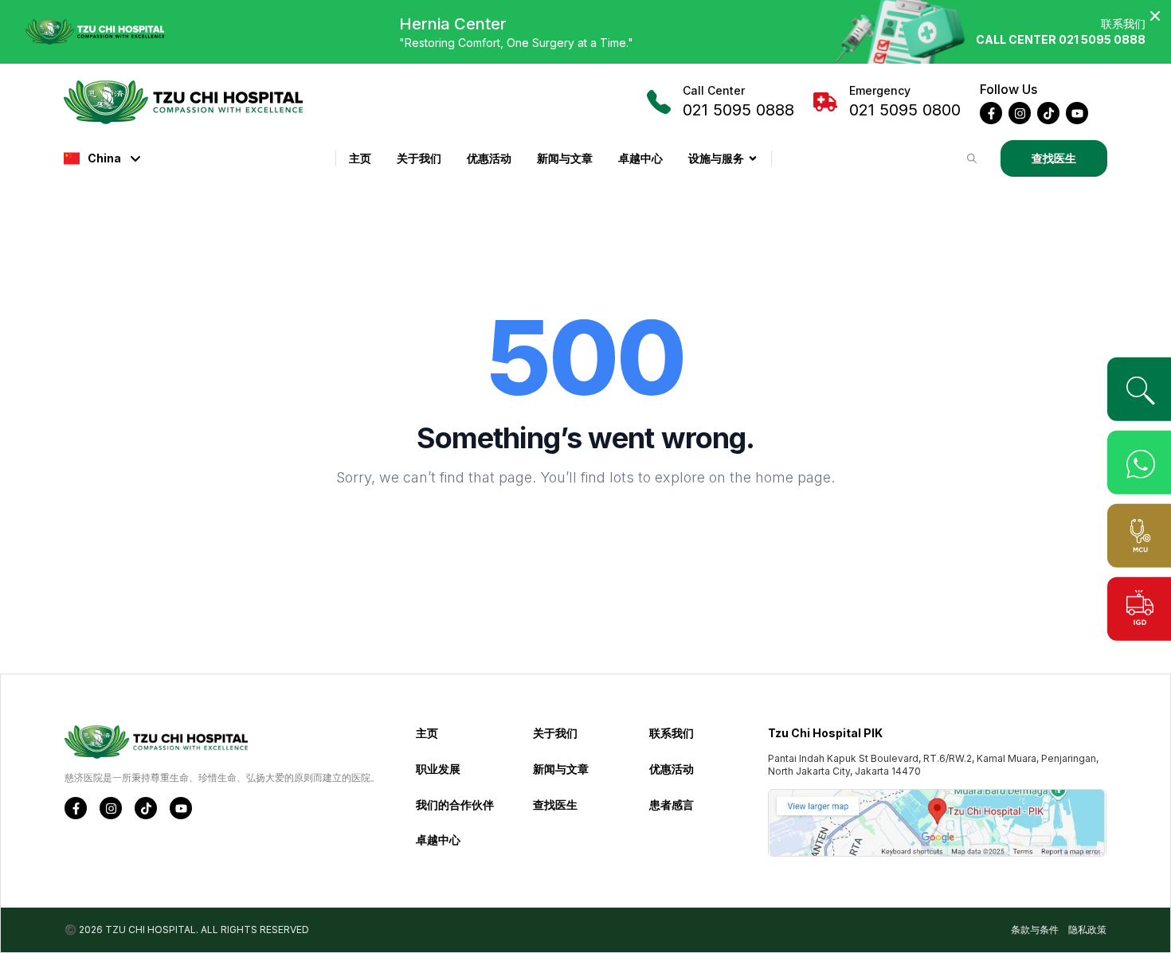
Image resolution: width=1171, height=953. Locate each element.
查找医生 (1054, 158)
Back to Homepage (585, 530)
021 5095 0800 (905, 101)
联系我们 (671, 733)
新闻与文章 (565, 158)
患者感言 (671, 804)
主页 (360, 158)
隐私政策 (1087, 929)
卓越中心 (640, 158)
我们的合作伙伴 (455, 804)
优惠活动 (489, 158)
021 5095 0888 (738, 101)
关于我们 (419, 158)
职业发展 (438, 768)
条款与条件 (1035, 929)
